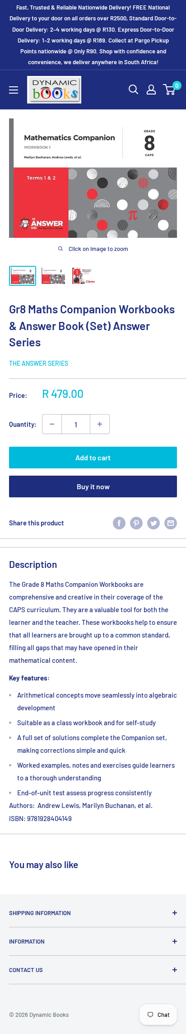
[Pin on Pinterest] (136, 522)
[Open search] (134, 89)
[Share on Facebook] (119, 522)
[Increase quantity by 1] (99, 424)
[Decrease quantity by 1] (51, 424)
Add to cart (93, 457)
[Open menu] (13, 90)
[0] (169, 89)
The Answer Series (38, 363)
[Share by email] (170, 522)
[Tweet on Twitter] (153, 522)
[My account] (151, 89)
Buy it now (93, 486)
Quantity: (23, 424)
